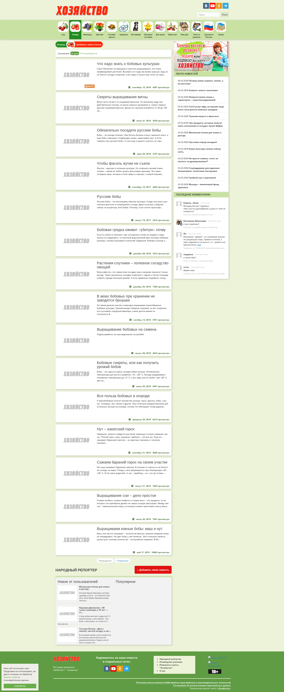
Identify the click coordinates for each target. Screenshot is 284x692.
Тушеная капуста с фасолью (198, 116)
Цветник (99, 34)
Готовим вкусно (111, 35)
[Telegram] (226, 6)
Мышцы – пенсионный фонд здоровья (198, 186)
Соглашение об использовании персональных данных (202, 685)
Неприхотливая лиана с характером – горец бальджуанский (197, 98)
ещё (199, 244)
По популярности (88, 53)
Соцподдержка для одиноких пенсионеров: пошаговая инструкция (199, 169)
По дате (75, 53)
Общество (172, 34)
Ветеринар (136, 34)
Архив (221, 34)
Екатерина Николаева (194, 220)
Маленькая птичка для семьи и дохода (199, 134)
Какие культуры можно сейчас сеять (199, 150)
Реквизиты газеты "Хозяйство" (169, 666)
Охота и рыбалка (196, 35)
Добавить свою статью (89, 44)
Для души (160, 34)
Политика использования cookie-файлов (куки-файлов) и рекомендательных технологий (183, 682)
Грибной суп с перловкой (197, 177)
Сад (63, 34)
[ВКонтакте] (206, 6)
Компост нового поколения (198, 90)
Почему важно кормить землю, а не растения (200, 82)
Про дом (184, 34)
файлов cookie (11, 677)
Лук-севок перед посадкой (197, 142)
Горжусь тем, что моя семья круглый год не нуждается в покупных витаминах (215, 273)
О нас (162, 670)
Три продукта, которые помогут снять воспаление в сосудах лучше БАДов (200, 124)
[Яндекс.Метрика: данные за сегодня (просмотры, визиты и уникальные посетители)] (217, 657)
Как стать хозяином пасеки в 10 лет (198, 214)
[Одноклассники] (219, 6)
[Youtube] (213, 6)
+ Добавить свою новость (153, 569)
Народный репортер (170, 658)
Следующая (122, 560)
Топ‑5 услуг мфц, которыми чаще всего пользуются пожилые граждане (201, 108)
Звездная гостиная (148, 35)
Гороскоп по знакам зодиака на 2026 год (200, 227)
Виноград (87, 34)
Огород (75, 34)
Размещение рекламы (171, 661)
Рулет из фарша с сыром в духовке (198, 260)
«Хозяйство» (224, 688)
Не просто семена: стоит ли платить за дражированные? (198, 160)
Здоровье (124, 34)
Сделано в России (208, 35)
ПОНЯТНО (20, 686)
